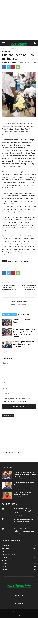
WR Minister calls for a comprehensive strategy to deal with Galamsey (24, 511)
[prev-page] (3, 351)
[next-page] (6, 351)
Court (15, 612)
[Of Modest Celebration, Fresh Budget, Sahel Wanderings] (7, 521)
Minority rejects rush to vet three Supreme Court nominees (23, 344)
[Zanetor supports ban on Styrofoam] (7, 322)
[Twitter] (9, 67)
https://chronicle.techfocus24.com (19, 304)
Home (4, 48)
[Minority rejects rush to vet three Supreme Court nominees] (7, 344)
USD (13, 452)
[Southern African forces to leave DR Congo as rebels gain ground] (7, 531)
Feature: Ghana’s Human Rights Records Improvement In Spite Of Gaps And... (25, 474)
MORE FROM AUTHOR (25, 314)
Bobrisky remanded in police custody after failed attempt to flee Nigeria (9, 289)
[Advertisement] (19, 20)
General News (11, 48)
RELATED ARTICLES (9, 314)
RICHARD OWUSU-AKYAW (11, 62)
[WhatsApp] (18, 67)
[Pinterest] (13, 67)
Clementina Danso (13, 261)
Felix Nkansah (24, 261)
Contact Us (21, 612)
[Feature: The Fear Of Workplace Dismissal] (7, 485)
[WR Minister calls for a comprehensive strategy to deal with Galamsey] (7, 511)
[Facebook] (4, 67)
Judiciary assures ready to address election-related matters (28, 288)
